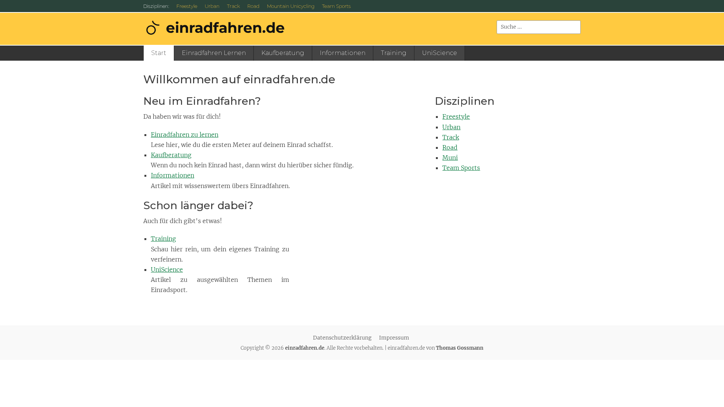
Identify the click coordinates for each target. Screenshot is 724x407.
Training (393, 53)
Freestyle (186, 6)
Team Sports (336, 6)
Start (158, 53)
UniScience (439, 53)
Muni (450, 157)
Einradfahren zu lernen (184, 134)
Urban (212, 6)
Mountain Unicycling (290, 6)
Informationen (342, 53)
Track (233, 6)
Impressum (394, 337)
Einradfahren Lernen (214, 53)
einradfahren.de (225, 28)
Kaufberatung (282, 53)
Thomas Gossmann (459, 348)
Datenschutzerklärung (342, 337)
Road (253, 6)
